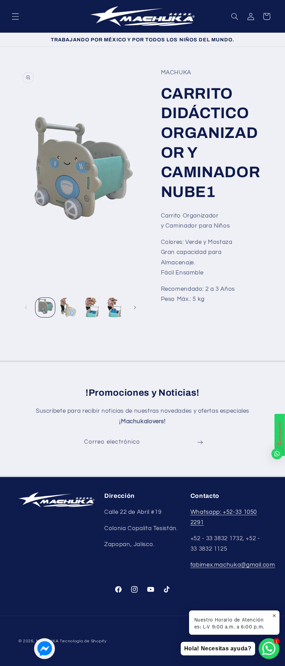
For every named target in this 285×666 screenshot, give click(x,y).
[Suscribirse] (200, 442)
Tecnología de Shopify (83, 641)
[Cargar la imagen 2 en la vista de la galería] (68, 307)
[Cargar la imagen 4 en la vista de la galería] (114, 307)
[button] (15, 16)
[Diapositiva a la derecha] (134, 307)
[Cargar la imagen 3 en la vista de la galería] (91, 307)
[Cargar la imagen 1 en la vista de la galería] (45, 307)
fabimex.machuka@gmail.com (232, 565)
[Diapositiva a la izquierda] (26, 307)
